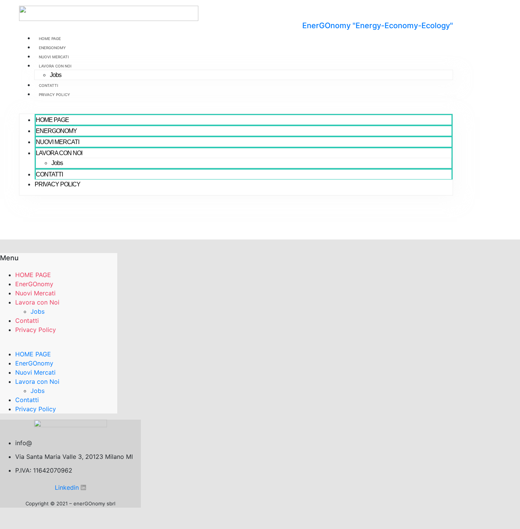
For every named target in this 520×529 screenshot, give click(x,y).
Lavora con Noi (55, 66)
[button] (236, 109)
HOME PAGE (50, 38)
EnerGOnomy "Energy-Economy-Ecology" (377, 25)
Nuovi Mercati (54, 57)
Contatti (48, 85)
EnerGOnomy (52, 47)
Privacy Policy (54, 94)
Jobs (55, 75)
